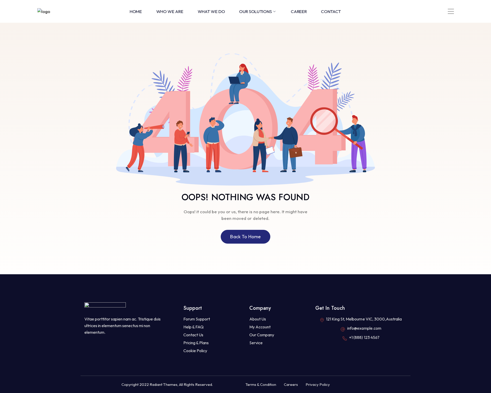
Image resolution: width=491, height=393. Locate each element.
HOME (136, 11)
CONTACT (331, 11)
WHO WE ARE (169, 11)
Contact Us (193, 334)
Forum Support (196, 318)
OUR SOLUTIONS (255, 11)
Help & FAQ (193, 326)
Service (256, 342)
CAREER (299, 11)
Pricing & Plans (196, 342)
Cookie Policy (195, 350)
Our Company (261, 334)
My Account (260, 326)
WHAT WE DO (211, 11)
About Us (257, 318)
